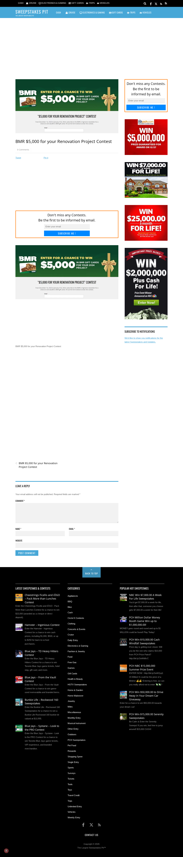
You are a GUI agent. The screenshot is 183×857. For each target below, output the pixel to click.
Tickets (71, 779)
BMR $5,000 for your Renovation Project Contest (36, 465)
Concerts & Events (76, 629)
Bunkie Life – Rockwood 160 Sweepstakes (41, 701)
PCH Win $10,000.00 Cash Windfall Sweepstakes (144, 641)
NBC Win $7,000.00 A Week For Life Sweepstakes (145, 596)
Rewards (72, 751)
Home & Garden (75, 690)
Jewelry (71, 701)
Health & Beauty (75, 679)
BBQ (70, 601)
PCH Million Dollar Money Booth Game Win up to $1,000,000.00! (144, 621)
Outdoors (72, 734)
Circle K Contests (76, 618)
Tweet (18, 158)
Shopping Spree (75, 756)
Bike (70, 607)
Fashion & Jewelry (76, 651)
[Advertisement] (91, 44)
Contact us (91, 835)
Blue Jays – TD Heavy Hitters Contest (41, 653)
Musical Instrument (76, 723)
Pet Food (72, 745)
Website (18, 540)
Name (18, 528)
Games (71, 668)
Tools (70, 784)
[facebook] (151, 3)
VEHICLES (104, 3)
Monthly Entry (74, 718)
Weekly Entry (74, 817)
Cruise (71, 634)
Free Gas (72, 662)
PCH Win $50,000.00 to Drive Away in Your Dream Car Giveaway (146, 695)
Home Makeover (75, 695)
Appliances (73, 596)
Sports (71, 767)
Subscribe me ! (67, 233)
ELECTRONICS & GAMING (53, 3)
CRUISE (32, 3)
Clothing (71, 623)
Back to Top (91, 573)
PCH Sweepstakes (76, 740)
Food (70, 657)
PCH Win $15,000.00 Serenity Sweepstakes (146, 716)
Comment (20, 500)
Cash (70, 612)
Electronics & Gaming (78, 646)
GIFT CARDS (77, 3)
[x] (156, 3)
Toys (70, 790)
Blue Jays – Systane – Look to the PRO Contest (42, 727)
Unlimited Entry (75, 806)
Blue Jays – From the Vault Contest (40, 679)
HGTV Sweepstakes (77, 684)
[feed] (161, 3)
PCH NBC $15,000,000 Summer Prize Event (142, 667)
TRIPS (91, 3)
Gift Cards (72, 673)
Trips (70, 801)
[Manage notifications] (6, 850)
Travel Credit (73, 795)
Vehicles (71, 812)
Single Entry (73, 762)
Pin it (46, 158)
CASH (20, 3)
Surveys (71, 773)
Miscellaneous (74, 712)
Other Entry (73, 729)
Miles (70, 706)
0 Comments (23, 149)
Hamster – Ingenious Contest (42, 625)
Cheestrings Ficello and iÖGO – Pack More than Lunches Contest (42, 598)
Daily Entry (73, 640)
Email (72, 528)
